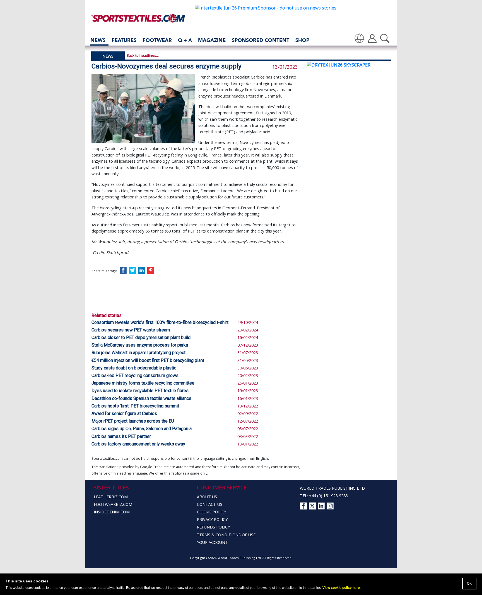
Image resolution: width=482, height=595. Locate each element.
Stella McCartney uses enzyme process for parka (139, 345)
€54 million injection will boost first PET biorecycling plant (147, 360)
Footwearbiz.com (113, 504)
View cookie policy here (341, 588)
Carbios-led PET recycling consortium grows (135, 375)
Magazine (212, 40)
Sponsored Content (260, 40)
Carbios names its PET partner (121, 436)
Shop (302, 40)
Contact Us (209, 504)
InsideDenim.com (112, 512)
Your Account (212, 542)
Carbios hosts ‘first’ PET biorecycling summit (135, 406)
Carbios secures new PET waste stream (130, 330)
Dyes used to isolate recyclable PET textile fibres (140, 390)
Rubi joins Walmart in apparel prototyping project (138, 352)
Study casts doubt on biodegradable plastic (133, 368)
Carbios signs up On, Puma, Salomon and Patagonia (141, 428)
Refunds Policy (213, 527)
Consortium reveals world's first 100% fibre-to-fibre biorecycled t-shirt (159, 322)
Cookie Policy (211, 512)
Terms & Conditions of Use (226, 534)
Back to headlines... (143, 55)
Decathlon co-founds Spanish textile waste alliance (141, 398)
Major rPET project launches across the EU (132, 421)
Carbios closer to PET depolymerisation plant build (141, 337)
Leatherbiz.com (111, 496)
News (97, 40)
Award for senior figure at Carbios (124, 413)
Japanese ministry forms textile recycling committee (142, 383)
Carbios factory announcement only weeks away (138, 444)
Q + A (185, 40)
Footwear (157, 40)
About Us (207, 496)
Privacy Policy (212, 519)
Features (124, 40)
